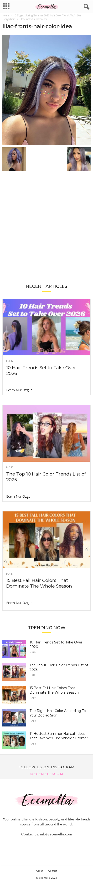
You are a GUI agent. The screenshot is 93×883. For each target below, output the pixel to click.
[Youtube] (63, 843)
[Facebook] (30, 843)
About (39, 870)
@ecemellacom (46, 773)
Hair (9, 361)
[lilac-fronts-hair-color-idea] (46, 90)
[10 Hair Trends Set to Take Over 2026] (46, 327)
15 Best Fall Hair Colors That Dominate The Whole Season (39, 583)
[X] (52, 843)
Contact (52, 870)
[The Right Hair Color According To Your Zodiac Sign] (14, 717)
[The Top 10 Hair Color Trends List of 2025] (46, 433)
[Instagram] (41, 843)
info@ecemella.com (56, 834)
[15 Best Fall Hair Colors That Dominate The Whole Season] (46, 539)
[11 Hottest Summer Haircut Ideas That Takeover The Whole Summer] (14, 740)
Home (5, 15)
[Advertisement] (46, 227)
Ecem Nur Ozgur (19, 390)
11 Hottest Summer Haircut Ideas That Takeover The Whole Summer (59, 735)
